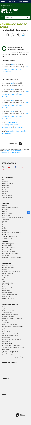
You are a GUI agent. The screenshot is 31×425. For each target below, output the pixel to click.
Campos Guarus (7, 215)
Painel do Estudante (8, 266)
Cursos (5, 241)
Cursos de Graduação (8, 247)
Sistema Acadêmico (8, 267)
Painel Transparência (8, 343)
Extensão (5, 193)
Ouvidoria (5, 289)
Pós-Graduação (7, 249)
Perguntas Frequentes (8, 330)
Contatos (5, 182)
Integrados (11, 131)
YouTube (9, 167)
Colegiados (5, 185)
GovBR (3, 1)
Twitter (3, 167)
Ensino (4, 189)
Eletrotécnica (18, 127)
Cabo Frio (5, 209)
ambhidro (5, 379)
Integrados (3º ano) (12, 125)
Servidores (5, 322)
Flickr (21, 167)
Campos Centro (7, 213)
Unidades (5, 203)
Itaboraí (4, 221)
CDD (3, 281)
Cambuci (5, 211)
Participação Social (8, 311)
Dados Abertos (6, 332)
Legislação (5, 187)
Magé (4, 227)
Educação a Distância (8, 251)
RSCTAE (4, 395)
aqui (12, 64)
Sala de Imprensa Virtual (9, 294)
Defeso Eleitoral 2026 (8, 298)
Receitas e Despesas (8, 316)
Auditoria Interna (7, 313)
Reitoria (4, 206)
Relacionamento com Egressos (11, 271)
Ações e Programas (8, 309)
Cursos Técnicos (7, 245)
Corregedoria (6, 290)
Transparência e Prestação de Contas (13, 347)
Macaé (4, 225)
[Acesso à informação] (20, 415)
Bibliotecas (5, 269)
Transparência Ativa (8, 355)
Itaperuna (5, 223)
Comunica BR (12, 1)
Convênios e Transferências (10, 314)
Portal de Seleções (7, 283)
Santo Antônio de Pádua (9, 236)
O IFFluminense (7, 177)
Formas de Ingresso (8, 244)
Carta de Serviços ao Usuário (11, 351)
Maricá (4, 229)
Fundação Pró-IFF (7, 353)
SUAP (4, 279)
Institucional (5, 307)
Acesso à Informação (10, 304)
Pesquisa (5, 191)
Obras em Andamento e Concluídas (12, 334)
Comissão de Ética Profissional (11, 345)
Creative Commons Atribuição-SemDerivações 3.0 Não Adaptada (11, 151)
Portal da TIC (6, 275)
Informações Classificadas (10, 324)
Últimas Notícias (7, 197)
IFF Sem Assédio (7, 292)
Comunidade (6, 263)
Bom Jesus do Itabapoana (10, 207)
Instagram (3, 170)
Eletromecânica (7, 127)
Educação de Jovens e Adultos (11, 257)
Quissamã (5, 230)
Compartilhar (17, 34)
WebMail (5, 277)
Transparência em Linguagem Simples (13, 357)
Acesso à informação (24, 1)
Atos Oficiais (6, 349)
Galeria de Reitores (7, 183)
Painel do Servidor (7, 273)
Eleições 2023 (6, 296)
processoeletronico (9, 363)
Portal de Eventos (7, 285)
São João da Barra (7, 238)
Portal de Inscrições (8, 287)
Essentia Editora (7, 195)
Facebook (15, 167)
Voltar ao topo (13, 143)
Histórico (5, 180)
